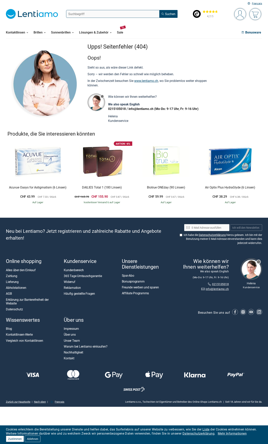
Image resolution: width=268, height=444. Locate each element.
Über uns (70, 335)
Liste (206, 429)
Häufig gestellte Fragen (79, 294)
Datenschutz (14, 309)
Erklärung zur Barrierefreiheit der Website (27, 301)
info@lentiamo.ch (141, 109)
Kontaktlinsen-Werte (19, 335)
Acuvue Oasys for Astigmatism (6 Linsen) (38, 187)
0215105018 (117, 109)
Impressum (71, 328)
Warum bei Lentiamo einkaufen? (85, 346)
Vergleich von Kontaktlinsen (24, 340)
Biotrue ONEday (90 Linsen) (166, 187)
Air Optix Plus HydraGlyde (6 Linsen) (230, 187)
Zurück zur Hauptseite (18, 401)
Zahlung (11, 276)
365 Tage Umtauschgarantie (83, 276)
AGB (9, 294)
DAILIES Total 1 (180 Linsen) (102, 187)
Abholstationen (16, 287)
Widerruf (69, 282)
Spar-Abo (128, 275)
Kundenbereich (74, 270)
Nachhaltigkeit (73, 352)
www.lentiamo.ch (146, 81)
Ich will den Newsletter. (246, 227)
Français (257, 3)
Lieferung (12, 282)
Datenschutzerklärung (198, 433)
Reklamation (72, 287)
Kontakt (69, 358)
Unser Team (72, 340)
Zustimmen (15, 439)
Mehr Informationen (232, 433)
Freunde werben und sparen (140, 287)
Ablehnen (32, 439)
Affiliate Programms (135, 293)
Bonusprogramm (133, 281)
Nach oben (40, 401)
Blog (9, 328)
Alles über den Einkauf (21, 270)
